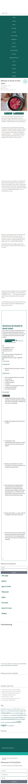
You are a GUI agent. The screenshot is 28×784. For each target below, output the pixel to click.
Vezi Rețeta (9, 113)
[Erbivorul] (14, 9)
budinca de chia (21, 709)
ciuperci (8, 713)
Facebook (3, 731)
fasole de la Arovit (14, 189)
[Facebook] (3, 679)
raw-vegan (19, 719)
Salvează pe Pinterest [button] (17, 341)
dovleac (5, 715)
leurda (2, 717)
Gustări (14, 32)
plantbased (11, 719)
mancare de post (11, 717)
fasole (3, 90)
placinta (6, 719)
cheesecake (11, 711)
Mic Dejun (14, 28)
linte (5, 717)
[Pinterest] (12, 679)
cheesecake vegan (18, 711)
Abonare (14, 76)
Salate (14, 43)
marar (17, 717)
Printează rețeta (11, 340)
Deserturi (14, 46)
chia (24, 711)
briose (12, 709)
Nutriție (14, 68)
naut (21, 717)
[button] (3, 618)
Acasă (14, 17)
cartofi (6, 711)
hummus (8, 90)
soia (5, 722)
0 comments (5, 88)
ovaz (24, 717)
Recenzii (14, 65)
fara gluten (14, 715)
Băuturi (14, 54)
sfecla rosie (13, 90)
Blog (14, 61)
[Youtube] (16, 679)
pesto (2, 719)
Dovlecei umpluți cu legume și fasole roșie (11, 698)
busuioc (3, 711)
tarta (14, 722)
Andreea (4, 87)
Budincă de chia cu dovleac (7, 696)
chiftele (3, 713)
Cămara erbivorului (14, 57)
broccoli (16, 709)
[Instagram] (8, 679)
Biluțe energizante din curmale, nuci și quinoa (11, 691)
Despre (14, 21)
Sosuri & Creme (14, 50)
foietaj (18, 715)
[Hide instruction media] (8, 396)
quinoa (15, 719)
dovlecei (9, 715)
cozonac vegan (19, 713)
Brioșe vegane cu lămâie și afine (8, 700)
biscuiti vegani (8, 709)
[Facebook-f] (3, 743)
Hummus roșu (18, 303)
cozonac (13, 713)
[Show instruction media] (4, 396)
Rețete (14, 24)
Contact (14, 72)
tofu (19, 721)
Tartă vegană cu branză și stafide (8, 694)
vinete (8, 725)
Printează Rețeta (19, 113)
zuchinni (12, 725)
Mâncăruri (14, 39)
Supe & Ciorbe (14, 35)
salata (23, 719)
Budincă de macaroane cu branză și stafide (11, 689)
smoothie (3, 722)
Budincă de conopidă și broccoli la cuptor (11, 693)
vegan (4, 725)
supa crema (10, 722)
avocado (3, 709)
